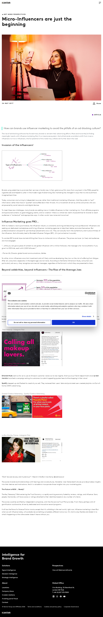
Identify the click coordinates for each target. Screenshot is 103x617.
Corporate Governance (71, 607)
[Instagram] (57, 597)
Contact (5, 602)
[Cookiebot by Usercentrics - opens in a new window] (86, 293)
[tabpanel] (26, 574)
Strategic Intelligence (10, 577)
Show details (86, 316)
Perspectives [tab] (57, 566)
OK (73, 322)
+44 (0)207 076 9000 (61, 592)
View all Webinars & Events (62, 570)
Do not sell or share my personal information (29, 322)
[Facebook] (61, 597)
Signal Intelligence (9, 570)
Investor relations (8, 595)
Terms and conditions (35, 607)
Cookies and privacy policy (52, 607)
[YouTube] (53, 597)
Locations (5, 587)
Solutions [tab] (6, 566)
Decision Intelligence (9, 574)
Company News (8, 591)
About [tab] (4, 583)
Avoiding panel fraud (10, 599)
